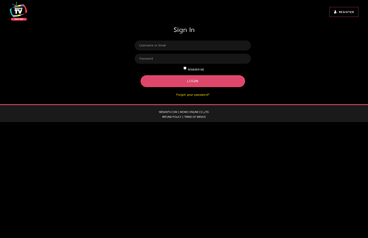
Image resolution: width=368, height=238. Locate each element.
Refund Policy (171, 117)
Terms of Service (195, 117)
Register (346, 12)
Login (192, 81)
